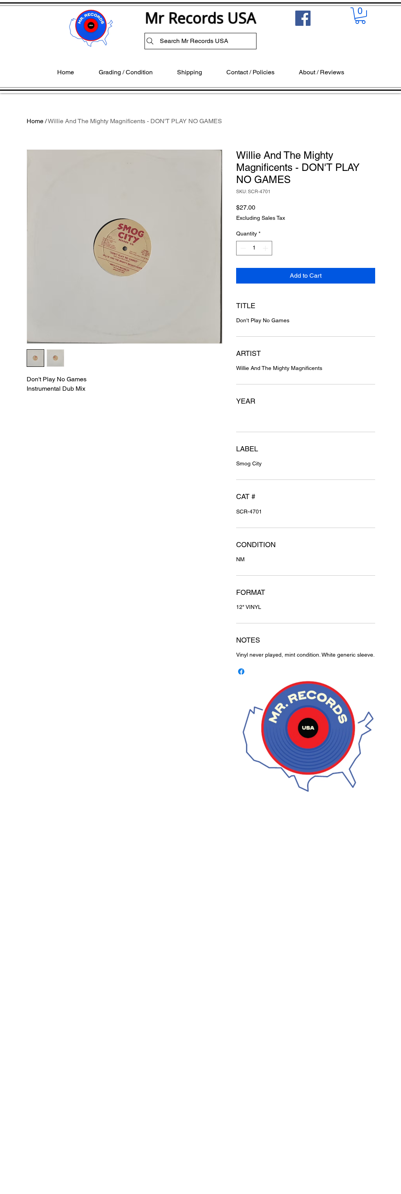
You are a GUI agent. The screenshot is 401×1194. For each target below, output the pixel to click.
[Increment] (266, 248)
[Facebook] (303, 18)
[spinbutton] (254, 248)
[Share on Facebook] (241, 671)
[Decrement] (242, 248)
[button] (360, 15)
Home (35, 121)
